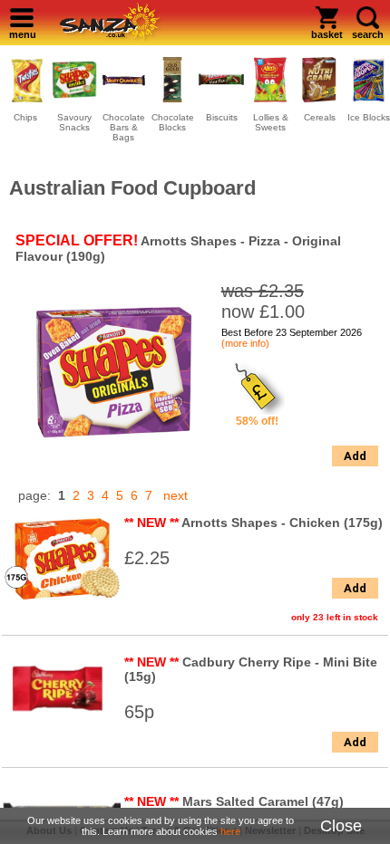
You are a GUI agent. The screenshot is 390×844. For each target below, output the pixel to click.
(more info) (245, 343)
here (230, 831)
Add (355, 456)
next (175, 495)
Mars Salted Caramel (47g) (263, 801)
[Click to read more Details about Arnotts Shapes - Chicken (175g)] (62, 604)
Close (341, 826)
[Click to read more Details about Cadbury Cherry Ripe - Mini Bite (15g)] (62, 727)
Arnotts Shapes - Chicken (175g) (282, 522)
